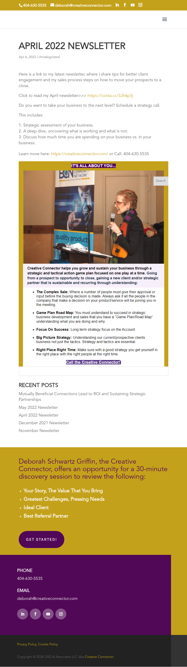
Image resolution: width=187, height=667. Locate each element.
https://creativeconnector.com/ (79, 154)
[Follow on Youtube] (48, 614)
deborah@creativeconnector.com (47, 599)
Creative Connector (99, 657)
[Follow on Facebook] (35, 614)
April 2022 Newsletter (38, 415)
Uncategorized (49, 57)
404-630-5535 (30, 579)
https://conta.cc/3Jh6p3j (110, 96)
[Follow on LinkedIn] (22, 614)
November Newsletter (39, 431)
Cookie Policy (48, 644)
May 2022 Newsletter (38, 408)
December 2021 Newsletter (44, 423)
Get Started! (41, 539)
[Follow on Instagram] (60, 614)
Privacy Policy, (27, 644)
